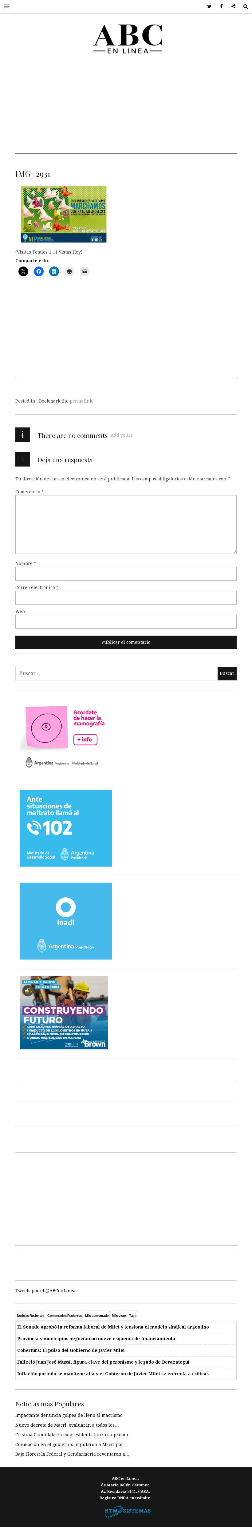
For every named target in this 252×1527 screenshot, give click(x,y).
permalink (81, 401)
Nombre (25, 563)
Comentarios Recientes (64, 1315)
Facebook (219, 6)
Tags (132, 1315)
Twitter (207, 6)
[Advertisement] (126, 110)
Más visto (119, 1315)
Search (243, 6)
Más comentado (97, 1315)
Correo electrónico (36, 587)
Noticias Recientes (30, 1315)
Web (20, 611)
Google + (231, 6)
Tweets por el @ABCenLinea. (46, 1290)
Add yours (122, 435)
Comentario (29, 491)
